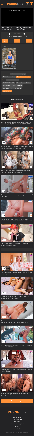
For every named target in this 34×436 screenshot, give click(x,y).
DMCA (17, 426)
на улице (19, 83)
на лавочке (18, 88)
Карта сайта (17, 417)
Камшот (5, 77)
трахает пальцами (8, 83)
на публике (6, 85)
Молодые (22, 74)
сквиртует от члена (13, 80)
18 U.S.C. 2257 (17, 428)
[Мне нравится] (9, 34)
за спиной (27, 83)
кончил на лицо (8, 88)
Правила (17, 421)
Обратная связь (17, 419)
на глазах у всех (17, 85)
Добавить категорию (23, 77)
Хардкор (12, 77)
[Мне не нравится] (24, 34)
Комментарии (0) (5, 41)
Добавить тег (7, 91)
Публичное (13, 74)
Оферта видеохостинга (17, 424)
